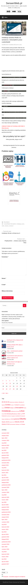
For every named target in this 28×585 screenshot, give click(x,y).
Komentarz (5, 256)
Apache (3, 405)
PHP (23, 413)
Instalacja (19, 223)
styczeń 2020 (5, 504)
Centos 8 (17, 405)
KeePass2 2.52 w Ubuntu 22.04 (15, 340)
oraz (19, 413)
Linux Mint (4, 413)
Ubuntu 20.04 (19, 422)
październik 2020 (6, 485)
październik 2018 (6, 541)
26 (6, 389)
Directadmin (13, 223)
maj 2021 (4, 467)
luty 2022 (4, 450)
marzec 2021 (5, 472)
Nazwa (4, 278)
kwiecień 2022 (5, 445)
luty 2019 (4, 532)
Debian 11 (12, 407)
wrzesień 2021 (5, 462)
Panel (21, 413)
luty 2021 (4, 475)
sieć (10, 419)
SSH (12, 419)
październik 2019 (6, 512)
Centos (7, 405)
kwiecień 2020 (5, 497)
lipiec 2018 (4, 546)
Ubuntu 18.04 (5, 422)
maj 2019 (4, 524)
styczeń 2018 (5, 561)
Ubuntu (22, 419)
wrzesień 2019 (5, 514)
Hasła (25, 407)
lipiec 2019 (4, 519)
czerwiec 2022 (5, 440)
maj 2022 (4, 443)
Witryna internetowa (7, 291)
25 (3, 389)
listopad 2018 (5, 539)
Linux (20, 44)
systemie (16, 419)
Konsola (17, 411)
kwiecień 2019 (5, 527)
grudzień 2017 (5, 564)
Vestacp (17, 424)
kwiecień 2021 (5, 470)
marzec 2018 (5, 556)
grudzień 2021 (5, 455)
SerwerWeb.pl (14, 3)
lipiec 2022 (4, 438)
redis (3, 225)
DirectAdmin (7, 222)
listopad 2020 (5, 482)
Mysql (13, 413)
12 (6, 383)
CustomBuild (7, 223)
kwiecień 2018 (5, 554)
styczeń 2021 (5, 477)
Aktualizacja (11, 402)
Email (3, 327)
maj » (6, 393)
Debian (7, 408)
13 (10, 383)
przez (23, 223)
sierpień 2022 (5, 435)
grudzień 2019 (5, 507)
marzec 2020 (5, 499)
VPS (20, 424)
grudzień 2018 (5, 536)
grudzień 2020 (5, 480)
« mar (3, 393)
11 (3, 383)
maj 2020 (4, 495)
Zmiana (23, 424)
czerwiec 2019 (5, 522)
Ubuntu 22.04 (5, 424)
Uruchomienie (12, 424)
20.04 (3, 402)
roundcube (17, 416)
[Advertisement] (14, 63)
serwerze (11, 225)
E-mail (4, 284)
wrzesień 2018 (5, 544)
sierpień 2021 (5, 465)
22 (17, 386)
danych (3, 407)
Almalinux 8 (21, 402)
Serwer (3, 419)
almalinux (16, 402)
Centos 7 (12, 405)
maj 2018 (4, 551)
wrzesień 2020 (5, 487)
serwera (6, 225)
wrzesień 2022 (5, 433)
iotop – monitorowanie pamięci (14, 351)
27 (10, 389)
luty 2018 (4, 559)
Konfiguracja (13, 411)
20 (10, 386)
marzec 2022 (5, 447)
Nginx (16, 413)
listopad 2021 (5, 457)
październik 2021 (6, 460)
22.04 (7, 402)
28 (13, 389)
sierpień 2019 (5, 517)
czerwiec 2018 (5, 549)
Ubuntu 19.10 (11, 422)
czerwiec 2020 (5, 492)
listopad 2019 (5, 509)
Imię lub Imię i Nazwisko (7, 322)
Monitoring (9, 413)
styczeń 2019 (5, 534)
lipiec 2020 (4, 490)
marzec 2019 (5, 529)
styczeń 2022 (5, 452)
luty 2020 (4, 502)
